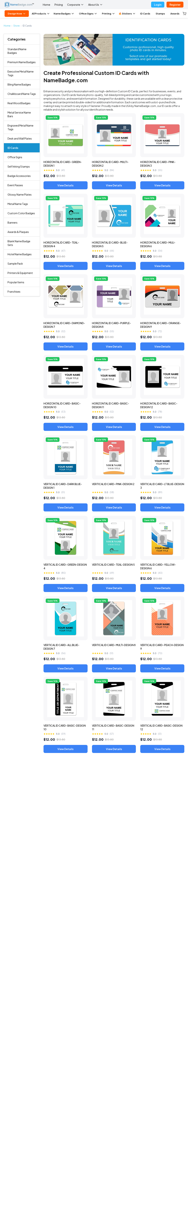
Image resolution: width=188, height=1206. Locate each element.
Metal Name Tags (18, 203)
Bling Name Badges (19, 84)
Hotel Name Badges (20, 254)
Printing (106, 13)
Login (157, 4)
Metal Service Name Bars (19, 114)
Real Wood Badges (19, 103)
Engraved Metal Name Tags (20, 127)
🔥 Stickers (125, 13)
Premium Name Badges (22, 62)
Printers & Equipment (20, 272)
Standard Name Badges (17, 50)
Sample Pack (15, 263)
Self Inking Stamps (19, 166)
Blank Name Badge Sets (19, 243)
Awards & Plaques (18, 231)
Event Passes (15, 185)
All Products (39, 13)
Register (174, 4)
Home (46, 4)
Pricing (59, 4)
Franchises (14, 291)
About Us (93, 4)
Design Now (15, 13)
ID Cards (13, 147)
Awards (174, 13)
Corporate (73, 4)
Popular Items (16, 282)
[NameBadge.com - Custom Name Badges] (19, 5)
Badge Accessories (19, 175)
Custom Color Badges (21, 213)
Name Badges (62, 13)
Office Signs (86, 13)
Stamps (160, 13)
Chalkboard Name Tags (22, 93)
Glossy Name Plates (20, 194)
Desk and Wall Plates (20, 138)
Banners (12, 222)
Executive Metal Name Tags (21, 73)
